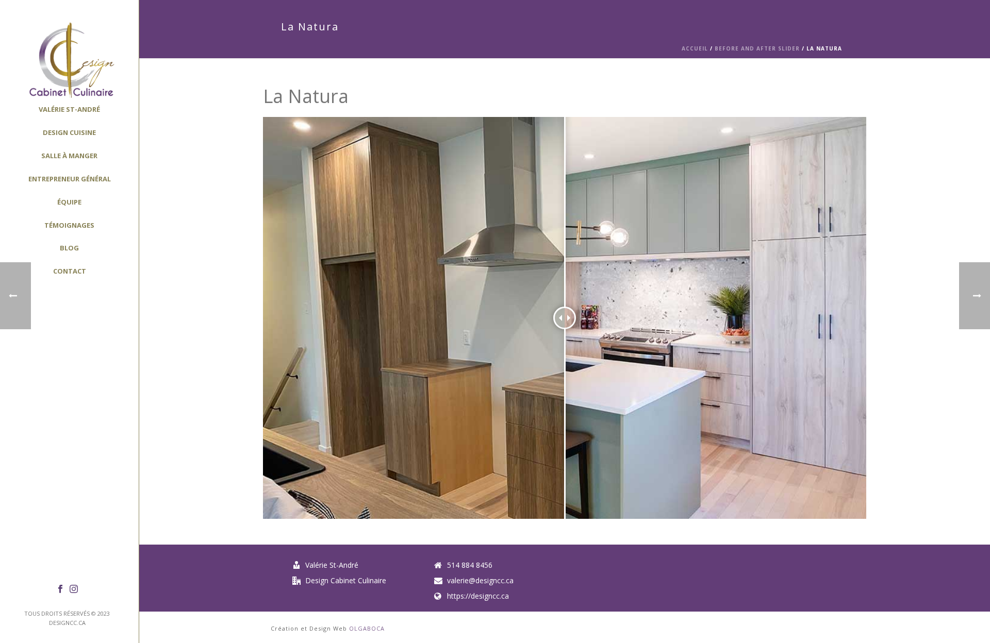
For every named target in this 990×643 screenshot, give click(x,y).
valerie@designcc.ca (480, 580)
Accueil (696, 48)
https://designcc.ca (478, 596)
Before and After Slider (757, 48)
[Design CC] (69, 59)
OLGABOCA (367, 628)
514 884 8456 (469, 565)
